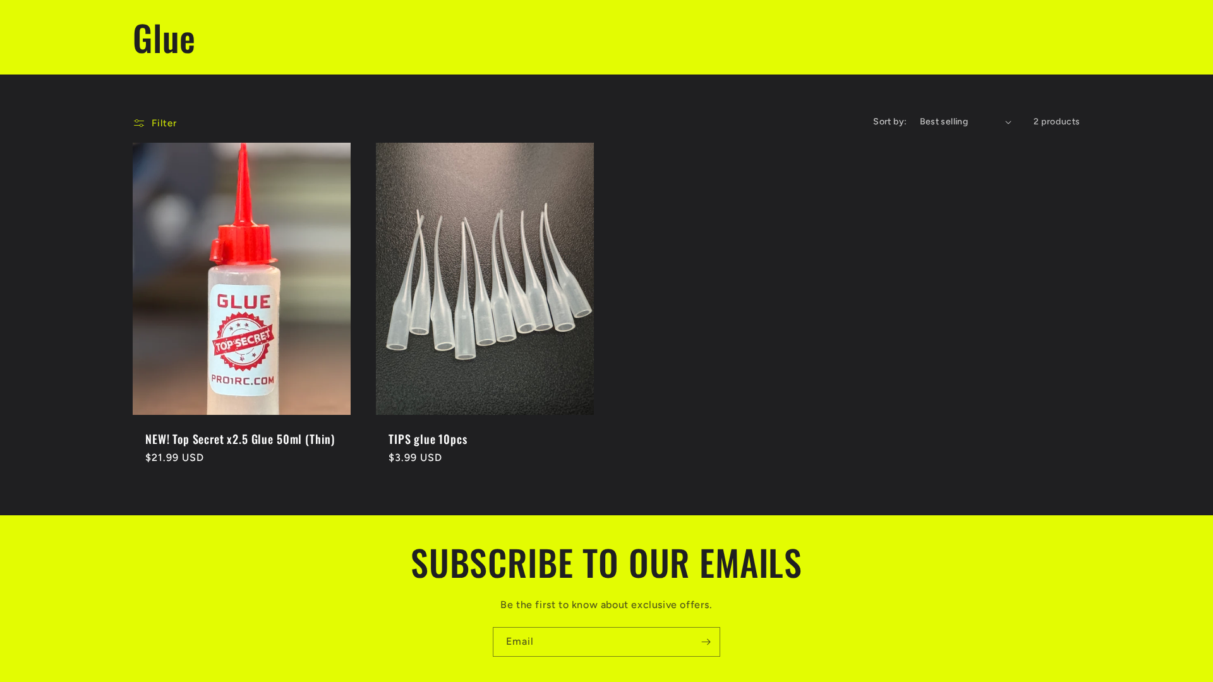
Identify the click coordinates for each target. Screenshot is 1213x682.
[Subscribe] (706, 642)
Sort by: (890, 121)
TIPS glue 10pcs (428, 439)
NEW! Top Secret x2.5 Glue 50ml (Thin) (240, 439)
